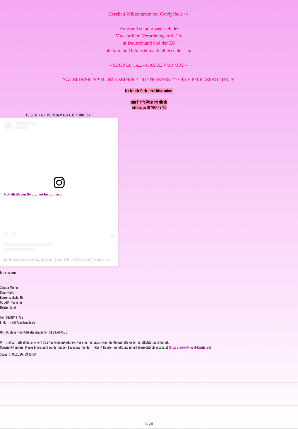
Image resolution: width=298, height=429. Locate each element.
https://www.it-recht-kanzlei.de (190, 347)
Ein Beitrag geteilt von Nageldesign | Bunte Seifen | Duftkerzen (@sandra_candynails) (63, 259)
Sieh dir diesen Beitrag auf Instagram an (33, 194)
